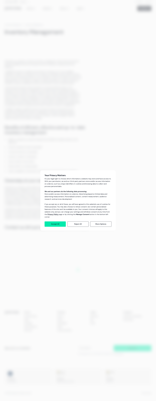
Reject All (78, 224)
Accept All (55, 224)
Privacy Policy (53, 214)
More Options (100, 224)
